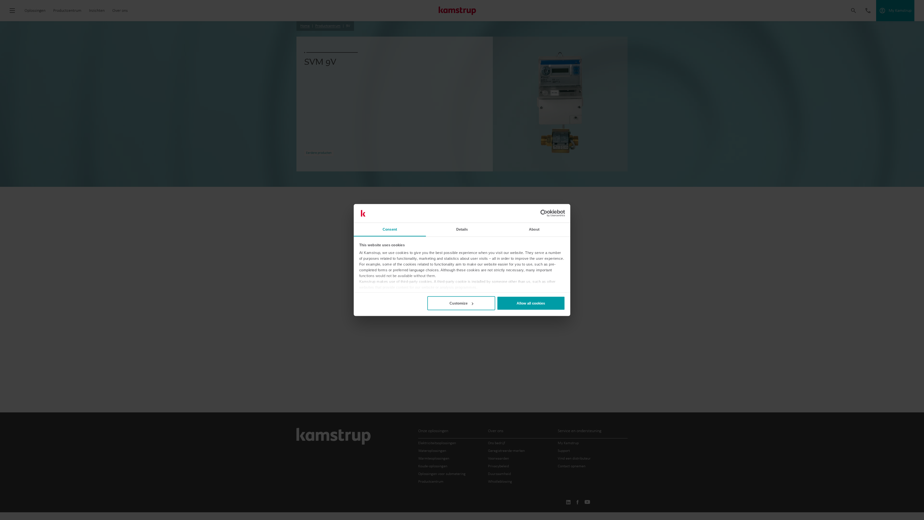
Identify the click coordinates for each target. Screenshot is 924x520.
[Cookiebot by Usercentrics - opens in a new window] (544, 213)
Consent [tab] (390, 229)
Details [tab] (462, 229)
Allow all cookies (531, 303)
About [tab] (534, 229)
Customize (458, 303)
